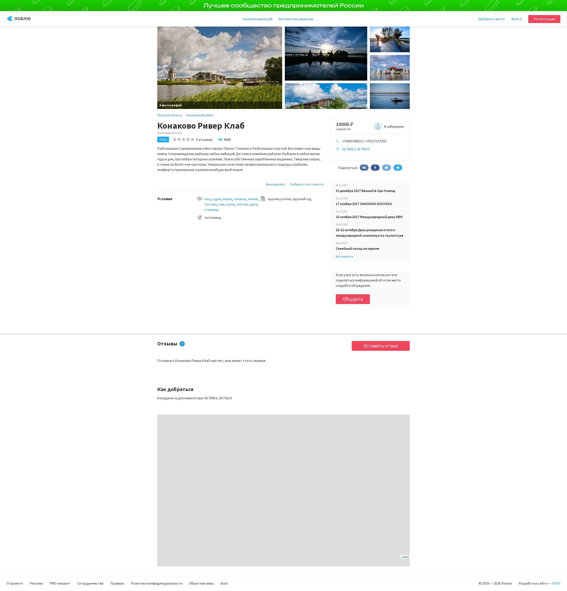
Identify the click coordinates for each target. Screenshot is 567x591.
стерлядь (211, 209)
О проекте (15, 583)
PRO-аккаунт (60, 583)
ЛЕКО (555, 583)
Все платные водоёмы (296, 19)
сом (221, 204)
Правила (117, 583)
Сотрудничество (90, 583)
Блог (224, 583)
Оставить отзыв (381, 346)
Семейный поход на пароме (357, 248)
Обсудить (353, 299)
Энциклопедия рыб (257, 19)
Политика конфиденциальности (157, 583)
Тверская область (169, 115)
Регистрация (544, 19)
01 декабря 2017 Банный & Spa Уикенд (365, 190)
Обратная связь (201, 583)
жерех (227, 199)
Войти (516, 19)
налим (253, 199)
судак (216, 199)
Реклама (36, 583)
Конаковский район (199, 115)
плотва (242, 204)
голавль (240, 199)
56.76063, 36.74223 (356, 149)
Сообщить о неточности (306, 184)
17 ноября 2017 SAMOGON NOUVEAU (364, 204)
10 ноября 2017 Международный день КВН (369, 217)
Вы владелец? (275, 184)
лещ (207, 199)
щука (253, 204)
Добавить (491, 19)
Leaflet (405, 556)
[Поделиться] (364, 168)
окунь (230, 204)
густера (210, 204)
